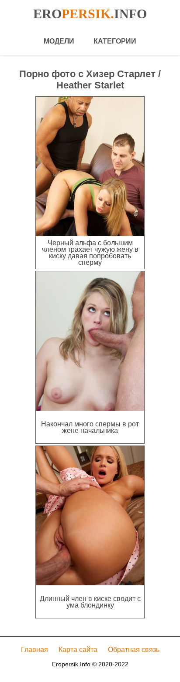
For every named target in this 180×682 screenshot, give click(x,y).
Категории (114, 41)
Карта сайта (78, 649)
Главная (34, 649)
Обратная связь (133, 649)
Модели (59, 41)
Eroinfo (90, 14)
